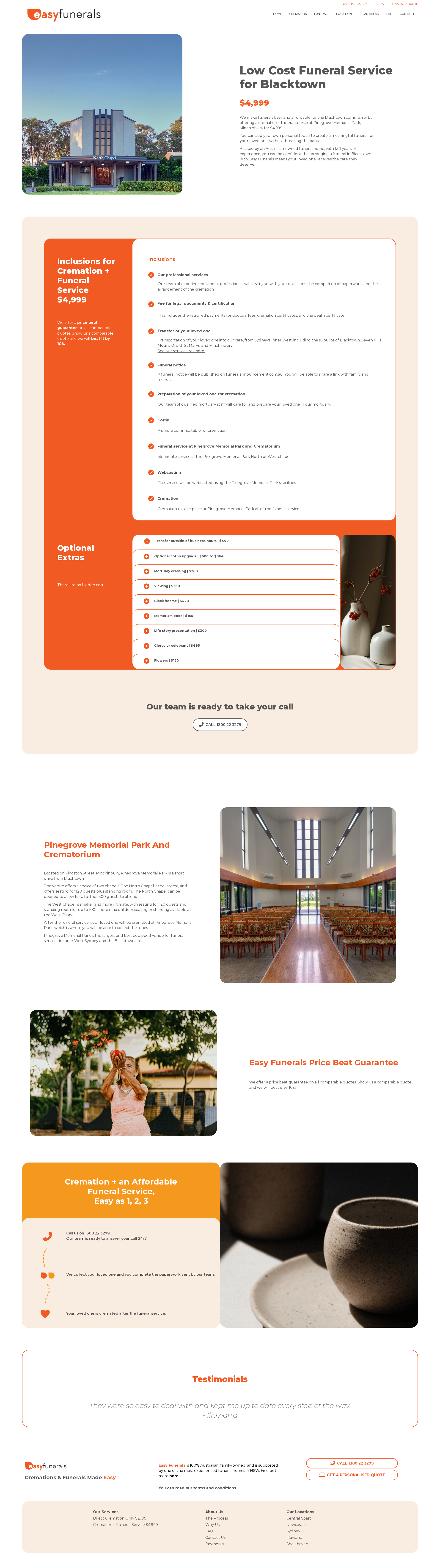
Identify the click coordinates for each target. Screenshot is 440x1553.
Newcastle (296, 1525)
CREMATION (298, 14)
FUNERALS (321, 14)
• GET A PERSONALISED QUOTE (396, 3)
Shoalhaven (297, 1544)
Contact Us (215, 1537)
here (174, 1476)
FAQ (389, 14)
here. (242, 1488)
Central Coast (298, 1518)
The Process (216, 1518)
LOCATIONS (344, 14)
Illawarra (294, 1537)
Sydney (293, 1531)
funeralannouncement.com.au (254, 374)
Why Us (212, 1525)
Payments (214, 1544)
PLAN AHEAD (369, 14)
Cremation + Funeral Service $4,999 (125, 1525)
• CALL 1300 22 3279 (354, 3)
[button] (236, 541)
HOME (277, 14)
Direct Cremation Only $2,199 (119, 1518)
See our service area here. (181, 351)
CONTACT (407, 14)
